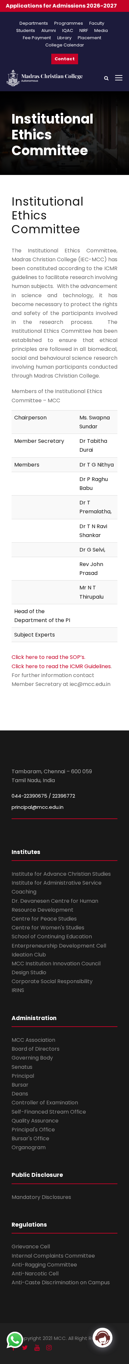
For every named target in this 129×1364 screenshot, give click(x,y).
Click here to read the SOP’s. (48, 657)
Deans (20, 1093)
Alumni (48, 30)
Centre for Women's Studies (48, 927)
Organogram (29, 1147)
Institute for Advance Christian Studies (61, 874)
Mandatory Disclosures (41, 1197)
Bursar (20, 1085)
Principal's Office (33, 1129)
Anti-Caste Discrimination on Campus (61, 1282)
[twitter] (25, 1347)
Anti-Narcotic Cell (35, 1273)
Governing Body (32, 1058)
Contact (65, 59)
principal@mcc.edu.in (38, 807)
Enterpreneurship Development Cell (59, 946)
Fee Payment (37, 38)
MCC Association (33, 1040)
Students (25, 30)
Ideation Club (29, 954)
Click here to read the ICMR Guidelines (61, 666)
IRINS (18, 990)
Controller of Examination (45, 1102)
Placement (89, 38)
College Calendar (64, 45)
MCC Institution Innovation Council (56, 963)
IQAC (67, 30)
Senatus (22, 1067)
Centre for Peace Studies (44, 919)
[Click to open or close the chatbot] (102, 1338)
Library (64, 38)
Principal (23, 1076)
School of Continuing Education (52, 936)
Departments (34, 23)
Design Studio (29, 972)
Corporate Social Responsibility (52, 981)
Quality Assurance (35, 1120)
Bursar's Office (30, 1138)
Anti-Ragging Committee (44, 1264)
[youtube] (37, 1347)
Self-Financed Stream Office (49, 1112)
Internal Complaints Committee (53, 1256)
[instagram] (49, 1347)
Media (101, 30)
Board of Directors (36, 1049)
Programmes (68, 23)
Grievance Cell (31, 1246)
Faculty (96, 23)
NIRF (83, 30)
